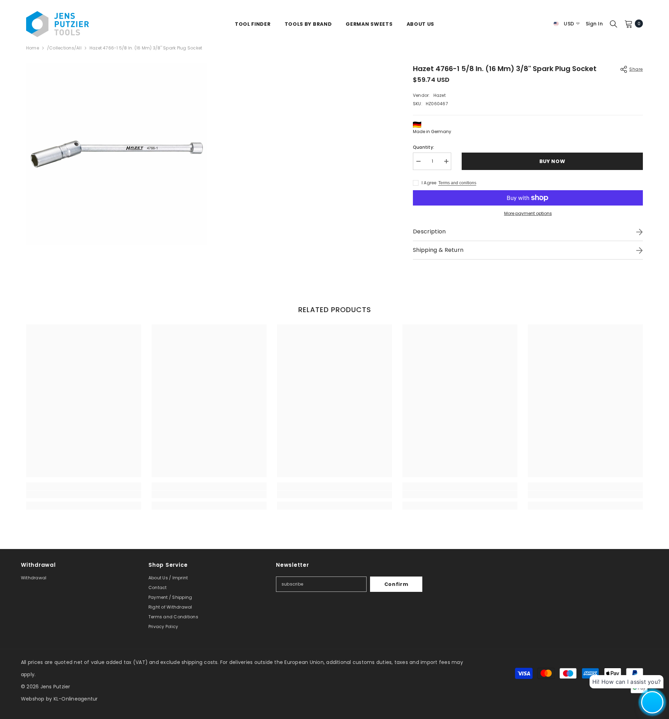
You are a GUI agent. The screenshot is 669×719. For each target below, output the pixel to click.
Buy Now (552, 161)
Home (32, 48)
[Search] (613, 24)
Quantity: (423, 147)
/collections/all (64, 48)
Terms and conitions (457, 182)
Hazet (439, 95)
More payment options (528, 213)
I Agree (429, 183)
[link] (83, 494)
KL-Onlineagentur (76, 698)
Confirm (396, 584)
